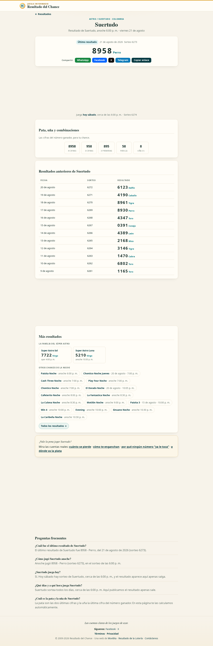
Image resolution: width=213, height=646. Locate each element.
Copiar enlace (141, 60)
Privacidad (113, 633)
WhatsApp (83, 60)
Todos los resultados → (54, 425)
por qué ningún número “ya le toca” (145, 447)
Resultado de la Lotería (130, 638)
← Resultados (43, 14)
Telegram (123, 60)
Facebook (99, 60)
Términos (100, 633)
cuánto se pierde (80, 447)
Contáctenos (151, 638)
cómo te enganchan (106, 447)
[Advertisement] (106, 90)
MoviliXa (112, 638)
